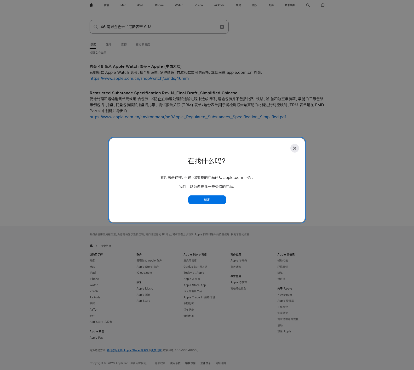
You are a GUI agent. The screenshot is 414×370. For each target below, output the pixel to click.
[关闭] (294, 148)
